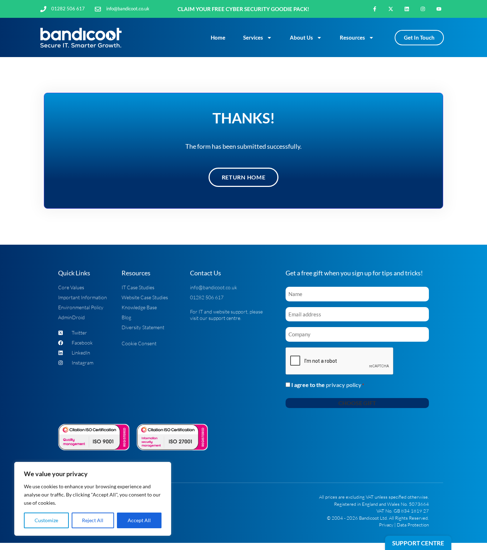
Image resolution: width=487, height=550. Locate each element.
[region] (92, 499)
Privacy (386, 525)
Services (253, 37)
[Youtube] (439, 9)
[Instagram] (423, 9)
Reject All (92, 520)
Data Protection (413, 525)
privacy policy (344, 384)
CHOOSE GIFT (357, 402)
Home (218, 37)
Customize (46, 520)
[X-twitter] (391, 9)
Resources (352, 37)
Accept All (139, 520)
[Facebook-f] (375, 9)
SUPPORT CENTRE (418, 543)
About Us (301, 37)
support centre (224, 318)
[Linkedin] (407, 9)
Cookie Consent (139, 343)
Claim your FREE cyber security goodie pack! (243, 9)
